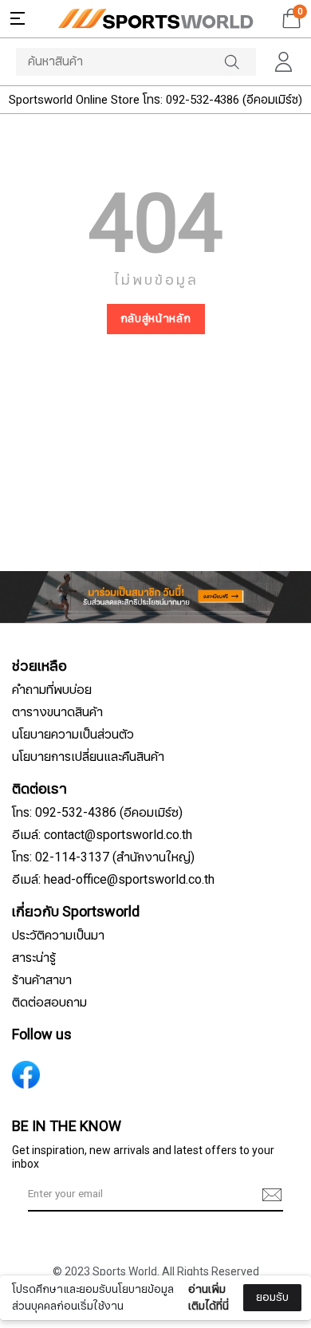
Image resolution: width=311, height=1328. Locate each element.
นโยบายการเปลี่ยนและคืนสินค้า (88, 756)
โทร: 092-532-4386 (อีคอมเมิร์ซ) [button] (97, 812)
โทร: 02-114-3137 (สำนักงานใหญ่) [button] (103, 857)
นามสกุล (47, 1279)
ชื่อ (33, 1199)
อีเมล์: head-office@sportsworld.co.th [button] (113, 879)
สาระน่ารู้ (34, 957)
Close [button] (277, 1307)
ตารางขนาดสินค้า (57, 712)
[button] (17, 18)
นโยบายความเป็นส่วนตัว (73, 734)
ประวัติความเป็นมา (58, 935)
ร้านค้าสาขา (42, 980)
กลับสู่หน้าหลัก (155, 318)
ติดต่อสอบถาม (49, 1002)
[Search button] (240, 62)
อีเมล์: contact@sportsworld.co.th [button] (102, 835)
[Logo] (155, 18)
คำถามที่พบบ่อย (52, 689)
